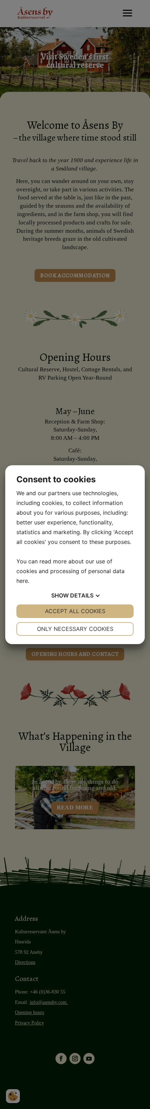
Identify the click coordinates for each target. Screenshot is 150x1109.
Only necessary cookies (75, 628)
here (22, 580)
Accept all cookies (75, 611)
